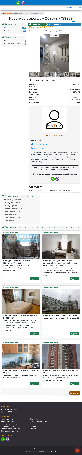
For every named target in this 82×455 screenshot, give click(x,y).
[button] (54, 51)
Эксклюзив (34, 429)
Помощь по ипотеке (9, 424)
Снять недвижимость (38, 421)
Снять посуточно (36, 424)
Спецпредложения (37, 426)
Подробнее (34, 279)
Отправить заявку (55, 135)
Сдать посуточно (37, 419)
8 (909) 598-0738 (74, 8)
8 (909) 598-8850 (10, 412)
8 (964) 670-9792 (40, 144)
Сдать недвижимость (9, 431)
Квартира (8, 14)
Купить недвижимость (10, 421)
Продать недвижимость (10, 429)
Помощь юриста (7, 426)
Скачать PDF (38, 148)
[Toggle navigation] (2, 7)
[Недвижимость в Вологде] (2, 13)
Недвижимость (7, 419)
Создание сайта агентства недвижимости (45, 448)
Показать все (74, 393)
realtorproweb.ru (52, 451)
